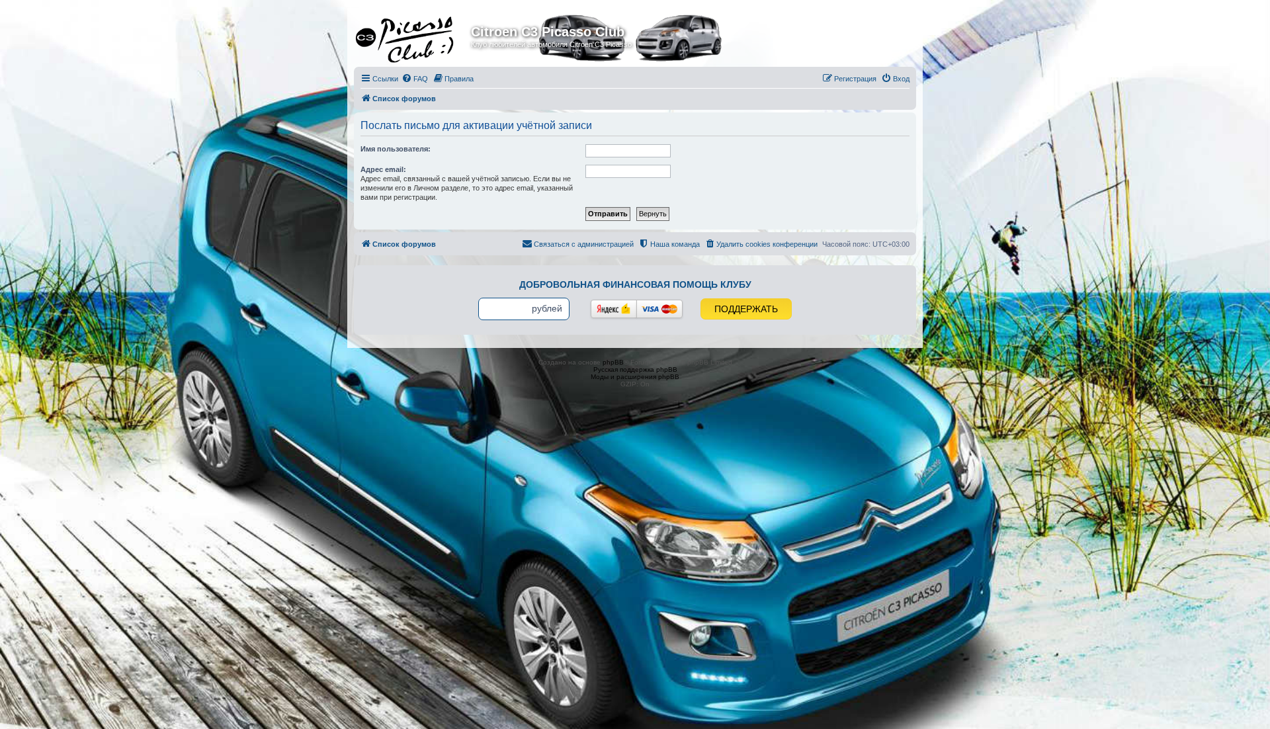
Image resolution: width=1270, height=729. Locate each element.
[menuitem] (415, 79)
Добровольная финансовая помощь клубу (635, 284)
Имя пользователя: (395, 149)
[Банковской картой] (659, 309)
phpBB (613, 362)
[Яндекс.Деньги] (614, 309)
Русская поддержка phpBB (635, 369)
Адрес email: (383, 169)
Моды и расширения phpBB (635, 376)
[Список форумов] (414, 36)
